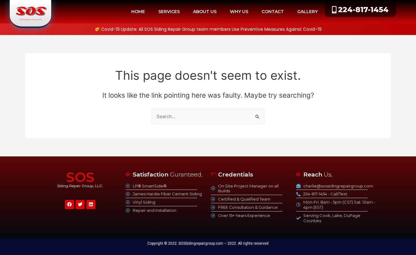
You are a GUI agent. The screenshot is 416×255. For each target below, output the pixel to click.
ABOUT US (205, 11)
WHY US (239, 11)
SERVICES (169, 11)
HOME (138, 11)
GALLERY (307, 11)
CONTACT (273, 11)
